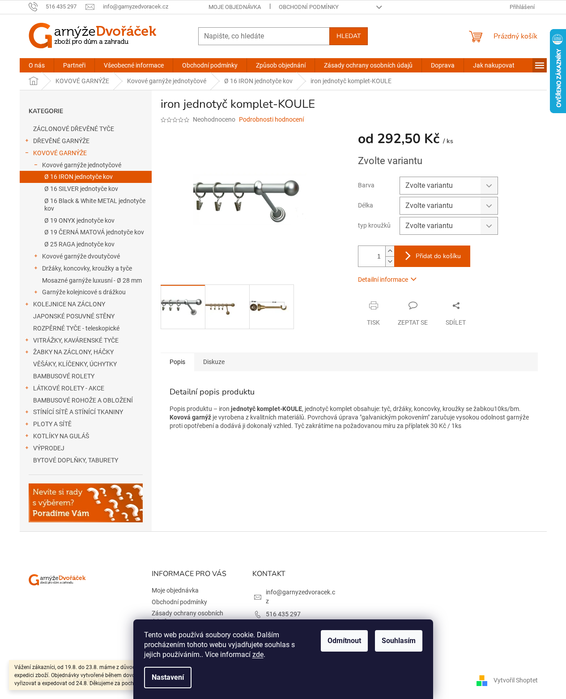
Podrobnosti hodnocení (271, 119)
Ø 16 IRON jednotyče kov (78, 176)
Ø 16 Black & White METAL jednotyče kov (94, 204)
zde (258, 654)
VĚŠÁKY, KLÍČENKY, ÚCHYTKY (75, 364)
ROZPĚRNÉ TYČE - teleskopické (76, 328)
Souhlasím (399, 640)
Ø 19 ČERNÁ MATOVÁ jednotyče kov (94, 232)
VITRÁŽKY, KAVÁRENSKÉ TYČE (76, 340)
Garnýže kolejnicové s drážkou (84, 292)
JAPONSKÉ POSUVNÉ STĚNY (74, 316)
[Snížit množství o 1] (389, 261)
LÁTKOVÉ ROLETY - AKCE (68, 388)
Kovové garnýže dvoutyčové (81, 256)
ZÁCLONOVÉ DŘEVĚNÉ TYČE (73, 128)
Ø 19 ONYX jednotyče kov (79, 220)
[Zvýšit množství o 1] (389, 251)
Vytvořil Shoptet (516, 680)
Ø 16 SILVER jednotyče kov (81, 188)
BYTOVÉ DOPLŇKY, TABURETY (75, 460)
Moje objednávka (235, 7)
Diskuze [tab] (214, 361)
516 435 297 (283, 614)
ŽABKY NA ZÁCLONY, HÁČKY (73, 352)
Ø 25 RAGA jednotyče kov (79, 244)
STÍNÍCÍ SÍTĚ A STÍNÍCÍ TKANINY (78, 411)
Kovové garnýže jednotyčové (81, 165)
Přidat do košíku (438, 256)
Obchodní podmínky (309, 7)
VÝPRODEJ (48, 448)
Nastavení (168, 677)
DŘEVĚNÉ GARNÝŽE (61, 140)
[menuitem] (37, 65)
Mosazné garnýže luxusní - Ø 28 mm (92, 280)
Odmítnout (344, 640)
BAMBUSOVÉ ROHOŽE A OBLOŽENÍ (83, 400)
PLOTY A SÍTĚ (52, 424)
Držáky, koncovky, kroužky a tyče (87, 268)
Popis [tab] (177, 361)
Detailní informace (383, 279)
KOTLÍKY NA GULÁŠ (61, 436)
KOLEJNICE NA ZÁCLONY (69, 304)
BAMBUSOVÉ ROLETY (63, 376)
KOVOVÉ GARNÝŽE (60, 153)
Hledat (348, 36)
